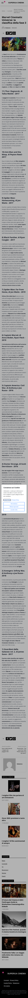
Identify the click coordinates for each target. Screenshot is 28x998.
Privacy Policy (15, 500)
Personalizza (14, 503)
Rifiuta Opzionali (14, 506)
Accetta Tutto (14, 509)
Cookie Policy (6, 500)
